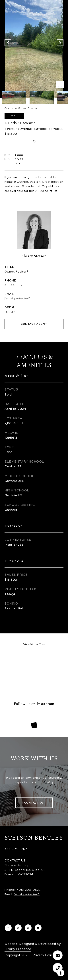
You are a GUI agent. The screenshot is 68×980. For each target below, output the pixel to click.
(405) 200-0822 (28, 890)
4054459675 (15, 285)
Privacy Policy (44, 955)
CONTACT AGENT (34, 323)
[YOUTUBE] (38, 927)
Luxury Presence (18, 949)
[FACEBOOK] (8, 927)
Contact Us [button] (34, 802)
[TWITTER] (28, 927)
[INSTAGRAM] (18, 927)
